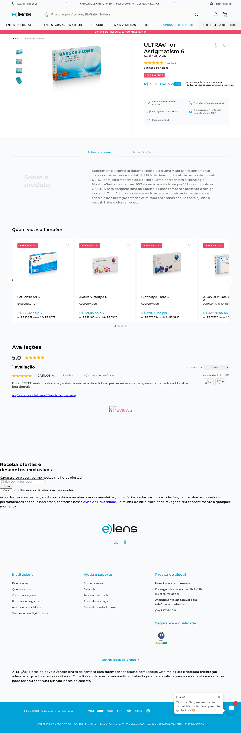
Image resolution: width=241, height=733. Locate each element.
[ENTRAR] (215, 14)
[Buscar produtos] (196, 14)
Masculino (10, 490)
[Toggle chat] (231, 708)
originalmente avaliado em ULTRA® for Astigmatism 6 (44, 401)
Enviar (6, 486)
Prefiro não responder (55, 490)
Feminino (28, 490)
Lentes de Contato (34, 38)
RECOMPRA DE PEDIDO (221, 24)
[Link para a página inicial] (15, 38)
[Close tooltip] (219, 697)
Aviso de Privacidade (99, 502)
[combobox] (121, 14)
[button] (66, 3)
